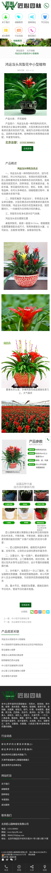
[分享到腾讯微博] (40, 612)
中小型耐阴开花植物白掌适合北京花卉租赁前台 (22, 645)
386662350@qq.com (15, 835)
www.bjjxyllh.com (14, 832)
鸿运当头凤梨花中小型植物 (13, 639)
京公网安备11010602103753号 (15, 855)
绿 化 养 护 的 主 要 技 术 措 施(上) (16, 744)
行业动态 (6, 736)
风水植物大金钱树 (9, 676)
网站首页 (20, 51)
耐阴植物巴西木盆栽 (10, 660)
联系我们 (6, 815)
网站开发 (5, 857)
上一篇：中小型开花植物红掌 (16, 618)
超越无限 (12, 857)
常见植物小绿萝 (8, 650)
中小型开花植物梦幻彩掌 (12, 666)
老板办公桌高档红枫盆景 (12, 655)
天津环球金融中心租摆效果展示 (15, 760)
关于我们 (5, 784)
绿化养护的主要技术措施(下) (14, 755)
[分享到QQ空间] (44, 612)
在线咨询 (27, 148)
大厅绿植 (31, 51)
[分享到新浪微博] (36, 612)
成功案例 (5, 805)
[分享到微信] (32, 612)
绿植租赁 (5, 789)
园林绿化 (5, 794)
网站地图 (31, 855)
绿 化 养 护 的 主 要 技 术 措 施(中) (16, 749)
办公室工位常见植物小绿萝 (13, 671)
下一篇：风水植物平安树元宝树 (17, 622)
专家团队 (5, 800)
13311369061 (12, 829)
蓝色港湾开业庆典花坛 (11, 765)
